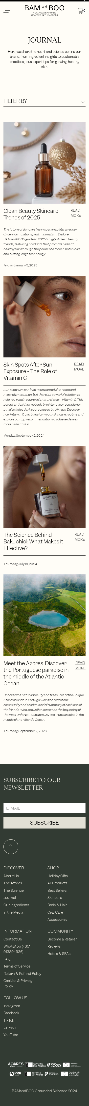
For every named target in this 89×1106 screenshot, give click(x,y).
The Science (13, 890)
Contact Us (12, 939)
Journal (9, 897)
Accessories (57, 919)
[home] (44, 10)
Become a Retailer (62, 939)
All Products (57, 883)
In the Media (13, 912)
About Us (11, 876)
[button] (13, 10)
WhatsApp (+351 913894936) (16, 949)
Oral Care (55, 912)
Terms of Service (16, 966)
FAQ (6, 959)
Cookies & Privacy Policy (17, 983)
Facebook (11, 1013)
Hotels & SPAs (58, 953)
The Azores (12, 883)
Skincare (54, 897)
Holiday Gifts (57, 876)
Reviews (54, 946)
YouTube (10, 1034)
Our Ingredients (16, 905)
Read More (76, 213)
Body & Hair (57, 905)
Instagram (11, 1005)
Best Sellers (57, 890)
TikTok (8, 1020)
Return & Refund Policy (22, 973)
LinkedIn (10, 1027)
